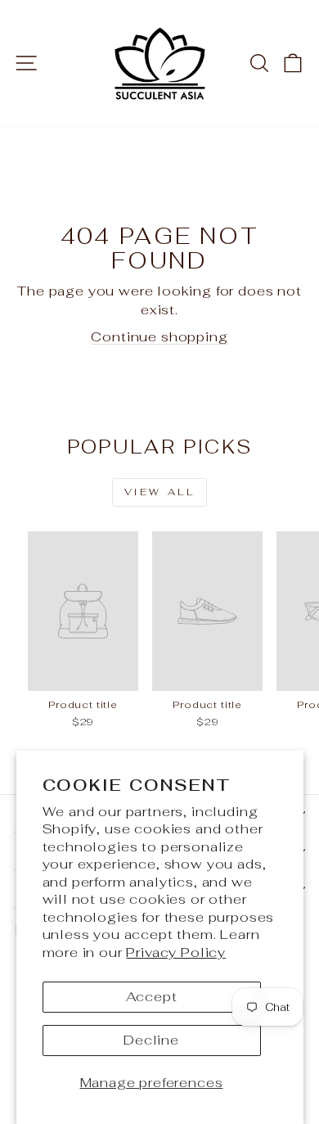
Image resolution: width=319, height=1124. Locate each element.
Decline (151, 1040)
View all (159, 492)
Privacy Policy (176, 952)
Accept (151, 996)
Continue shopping (159, 336)
